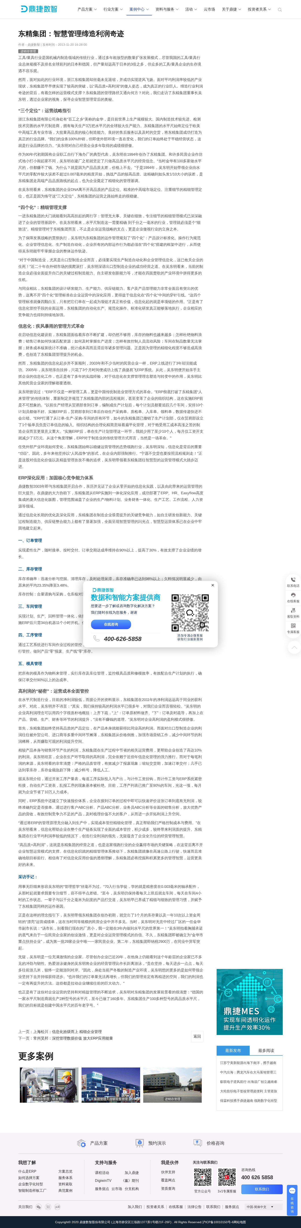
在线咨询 (111, 624)
